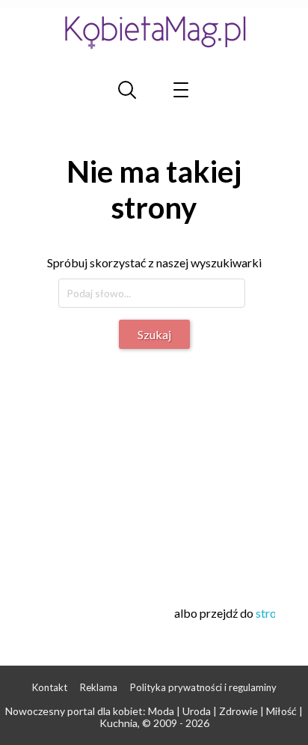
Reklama (98, 687)
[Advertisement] (158, 469)
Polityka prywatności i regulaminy (203, 687)
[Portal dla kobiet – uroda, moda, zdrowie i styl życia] (154, 31)
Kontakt (49, 687)
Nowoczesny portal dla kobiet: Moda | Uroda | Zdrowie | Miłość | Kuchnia (154, 717)
